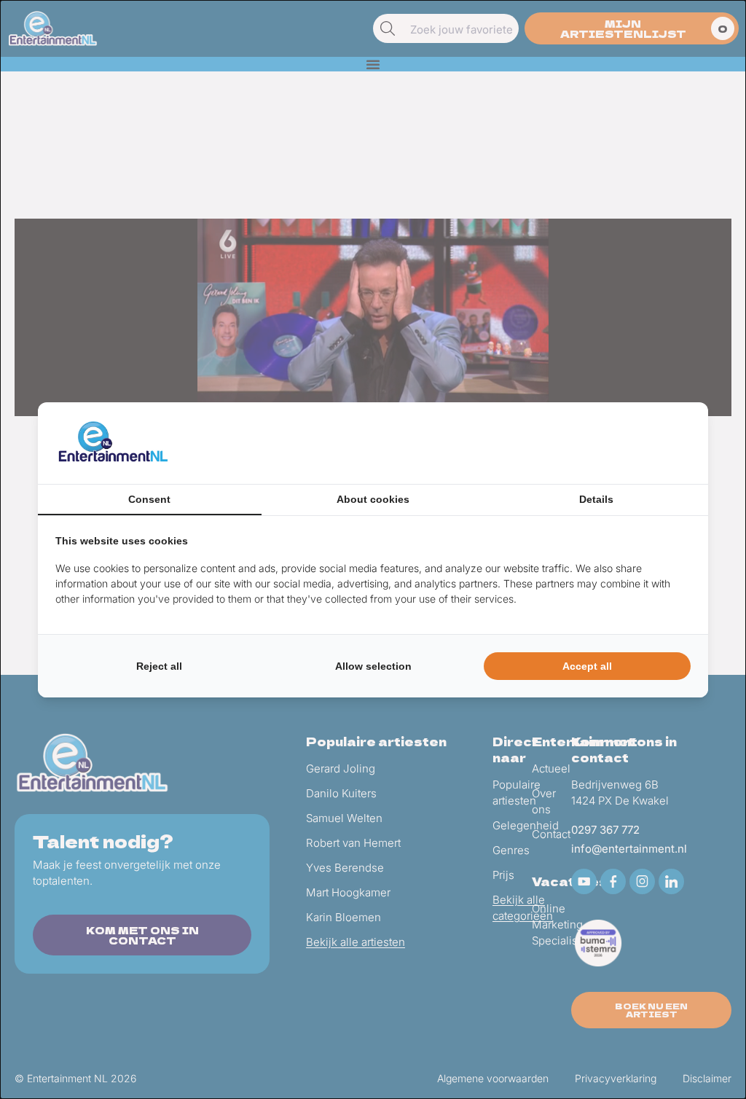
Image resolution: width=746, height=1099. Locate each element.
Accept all (587, 666)
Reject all (159, 666)
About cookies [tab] (373, 499)
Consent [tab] (149, 499)
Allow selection (373, 666)
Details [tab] (596, 499)
